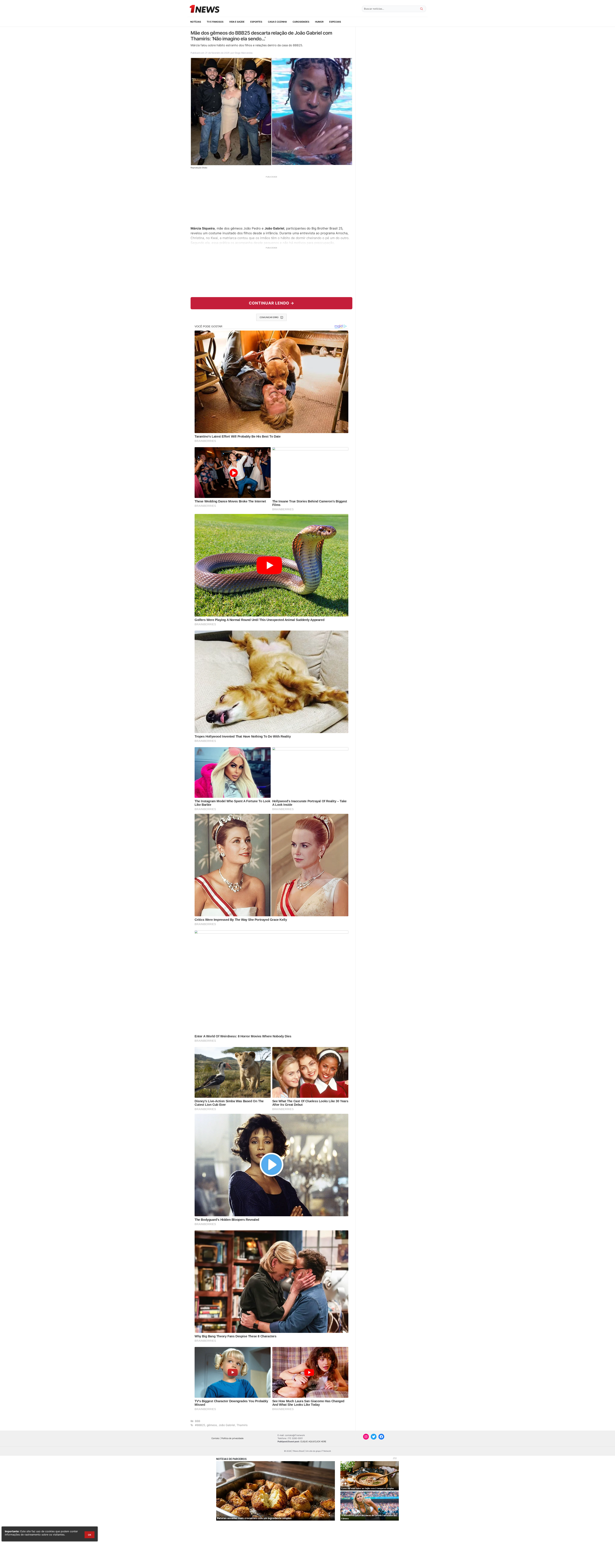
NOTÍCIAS (195, 21)
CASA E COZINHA (277, 21)
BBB (197, 1421)
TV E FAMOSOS (215, 21)
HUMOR (319, 21)
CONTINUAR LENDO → (271, 303)
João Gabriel (227, 1425)
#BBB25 (200, 1425)
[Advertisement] (271, 200)
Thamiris (242, 1425)
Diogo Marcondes (244, 52)
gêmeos (212, 1425)
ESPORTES (256, 21)
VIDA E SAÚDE (237, 21)
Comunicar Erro (269, 317)
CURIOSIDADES (301, 21)
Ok (89, 1534)
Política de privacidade (232, 1438)
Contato (215, 1438)
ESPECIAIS (335, 21)
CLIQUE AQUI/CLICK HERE (313, 1441)
